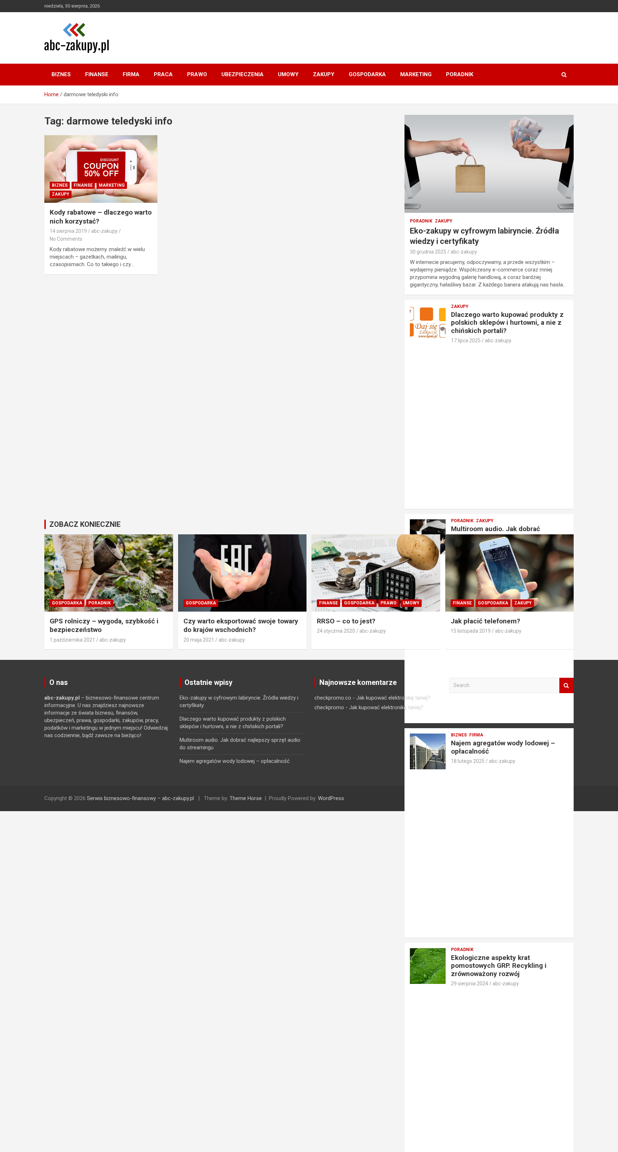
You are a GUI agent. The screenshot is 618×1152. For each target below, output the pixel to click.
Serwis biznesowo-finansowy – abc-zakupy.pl (140, 798)
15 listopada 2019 (471, 631)
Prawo (197, 74)
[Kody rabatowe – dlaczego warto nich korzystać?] (101, 169)
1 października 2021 (72, 640)
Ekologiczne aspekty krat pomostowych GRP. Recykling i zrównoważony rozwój (498, 966)
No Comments (66, 239)
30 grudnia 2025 (428, 252)
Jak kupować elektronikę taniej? (393, 698)
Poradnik (459, 74)
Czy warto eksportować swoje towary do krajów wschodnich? (240, 625)
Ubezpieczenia (242, 74)
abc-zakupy (104, 231)
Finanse (96, 74)
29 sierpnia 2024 (469, 983)
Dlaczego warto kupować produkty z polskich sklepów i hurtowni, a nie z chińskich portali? (507, 322)
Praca (163, 74)
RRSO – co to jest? (346, 621)
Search (566, 685)
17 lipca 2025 (466, 340)
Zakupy (323, 74)
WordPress (331, 798)
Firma (131, 74)
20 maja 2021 (198, 640)
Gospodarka (367, 74)
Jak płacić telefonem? (485, 621)
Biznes (61, 74)
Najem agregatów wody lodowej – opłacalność (235, 761)
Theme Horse (246, 798)
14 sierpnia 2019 (68, 231)
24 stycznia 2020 (336, 631)
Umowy (288, 74)
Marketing (416, 74)
